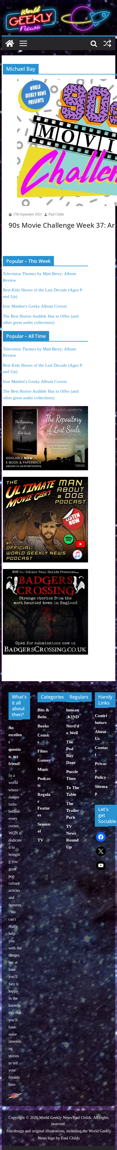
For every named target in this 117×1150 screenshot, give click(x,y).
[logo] (15, 1095)
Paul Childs (56, 214)
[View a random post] (107, 43)
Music (43, 769)
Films (42, 751)
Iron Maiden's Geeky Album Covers (35, 306)
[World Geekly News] (58, 6)
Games (44, 760)
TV (40, 840)
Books (43, 726)
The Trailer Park (72, 810)
